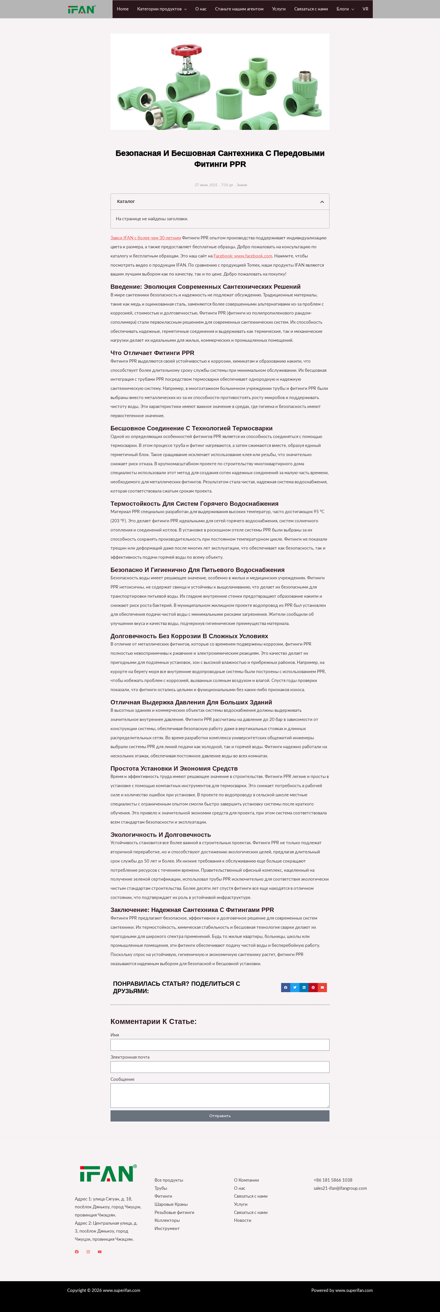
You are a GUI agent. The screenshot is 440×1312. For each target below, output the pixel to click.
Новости (242, 1220)
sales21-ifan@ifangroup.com (340, 1188)
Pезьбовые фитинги (174, 1212)
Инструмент (167, 1228)
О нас (239, 1188)
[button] (184, 9)
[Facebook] (77, 1252)
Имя (115, 1035)
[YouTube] (100, 1252)
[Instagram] (88, 1252)
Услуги (241, 1204)
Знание (242, 185)
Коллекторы (167, 1220)
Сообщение (122, 1079)
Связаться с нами (251, 1196)
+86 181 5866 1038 (333, 1180)
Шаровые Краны (171, 1204)
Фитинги (163, 1196)
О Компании (246, 1180)
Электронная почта (130, 1057)
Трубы (161, 1188)
